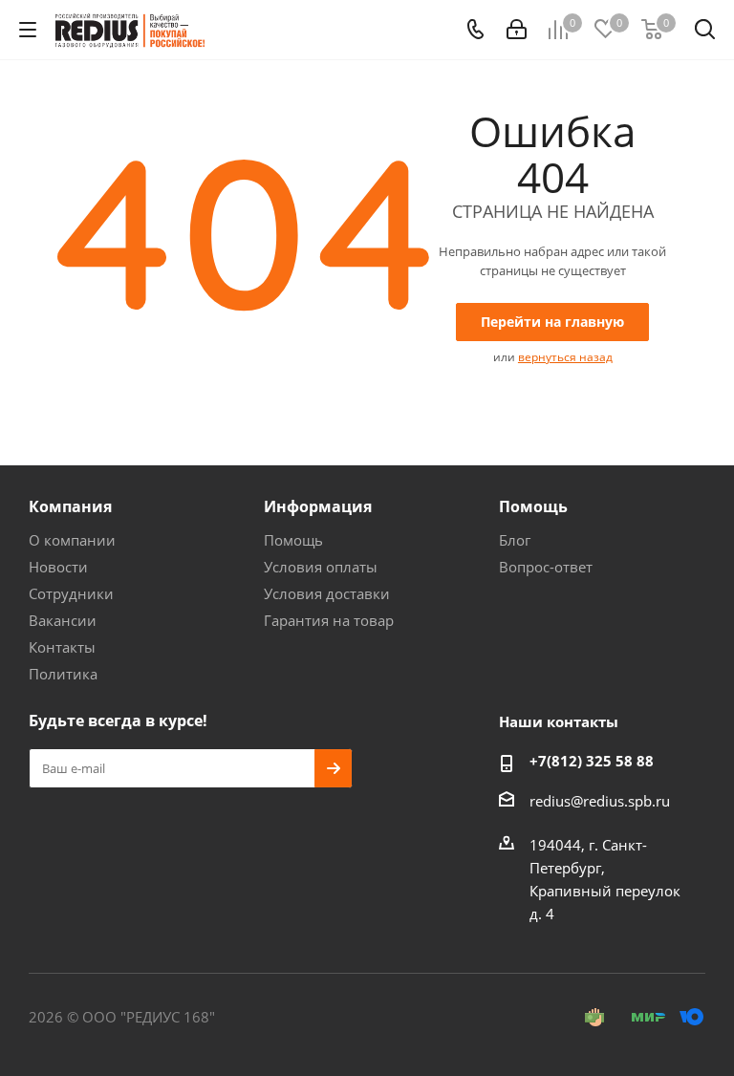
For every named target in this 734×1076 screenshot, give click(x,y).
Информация (318, 506)
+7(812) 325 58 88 (591, 760)
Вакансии (63, 620)
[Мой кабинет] (517, 29)
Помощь (293, 539)
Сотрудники (71, 593)
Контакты (62, 646)
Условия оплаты (321, 566)
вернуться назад (565, 357)
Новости (58, 566)
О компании (72, 539)
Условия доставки (327, 593)
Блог (514, 539)
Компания (70, 506)
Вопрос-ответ (546, 566)
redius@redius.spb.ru (599, 800)
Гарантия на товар (329, 620)
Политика (63, 673)
